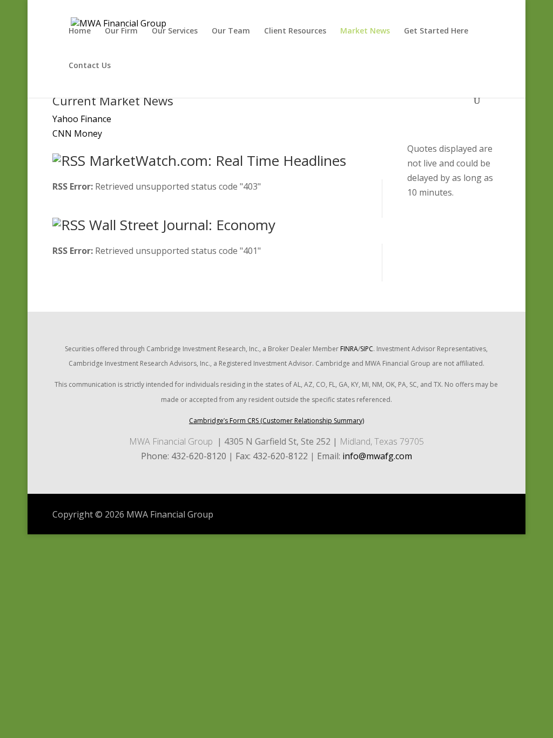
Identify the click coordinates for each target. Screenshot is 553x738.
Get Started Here (436, 31)
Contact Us (90, 66)
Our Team (231, 31)
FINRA (349, 348)
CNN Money (77, 133)
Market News (365, 31)
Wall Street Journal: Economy (182, 224)
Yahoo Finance (81, 119)
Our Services (175, 31)
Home (80, 31)
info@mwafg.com (377, 456)
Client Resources (295, 31)
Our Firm (121, 31)
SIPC (366, 348)
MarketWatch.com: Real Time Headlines (217, 160)
